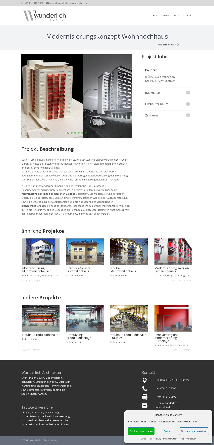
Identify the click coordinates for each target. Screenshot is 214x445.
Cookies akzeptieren (141, 431)
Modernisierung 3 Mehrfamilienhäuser (36, 269)
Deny (167, 431)
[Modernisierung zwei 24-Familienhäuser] (173, 251)
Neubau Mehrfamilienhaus (123, 269)
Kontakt (188, 15)
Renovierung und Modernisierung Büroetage (166, 338)
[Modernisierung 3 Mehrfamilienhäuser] (41, 251)
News (166, 15)
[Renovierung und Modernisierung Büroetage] (173, 318)
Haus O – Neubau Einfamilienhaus (78, 269)
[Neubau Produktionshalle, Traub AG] (129, 318)
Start (156, 15)
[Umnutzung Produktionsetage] (85, 318)
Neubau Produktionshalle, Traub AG (128, 336)
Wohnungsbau (50, 275)
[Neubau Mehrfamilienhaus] (129, 251)
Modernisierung (31, 275)
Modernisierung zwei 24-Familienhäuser (171, 269)
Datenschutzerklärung (151, 438)
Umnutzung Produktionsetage (78, 336)
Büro (176, 15)
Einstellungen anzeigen (194, 431)
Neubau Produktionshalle (40, 335)
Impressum (191, 438)
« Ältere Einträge (30, 280)
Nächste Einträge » (182, 280)
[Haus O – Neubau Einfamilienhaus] (85, 251)
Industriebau (29, 339)
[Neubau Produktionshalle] (41, 318)
